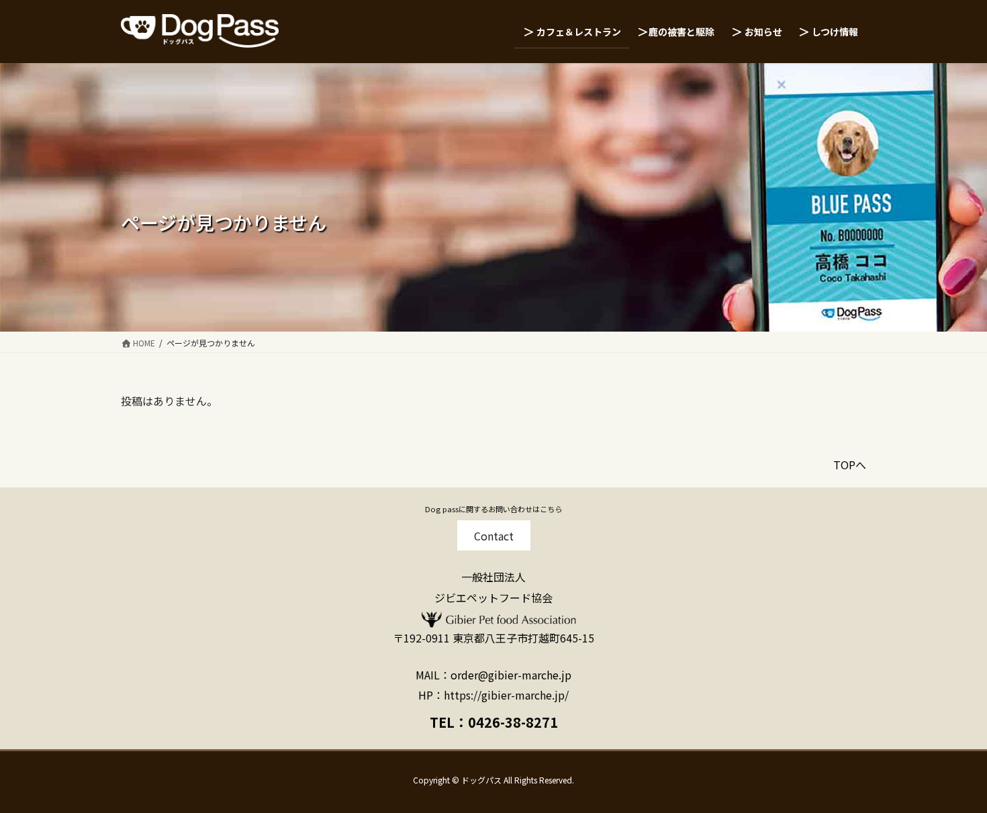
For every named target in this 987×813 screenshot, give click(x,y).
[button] (493, 535)
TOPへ (849, 465)
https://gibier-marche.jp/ (506, 695)
